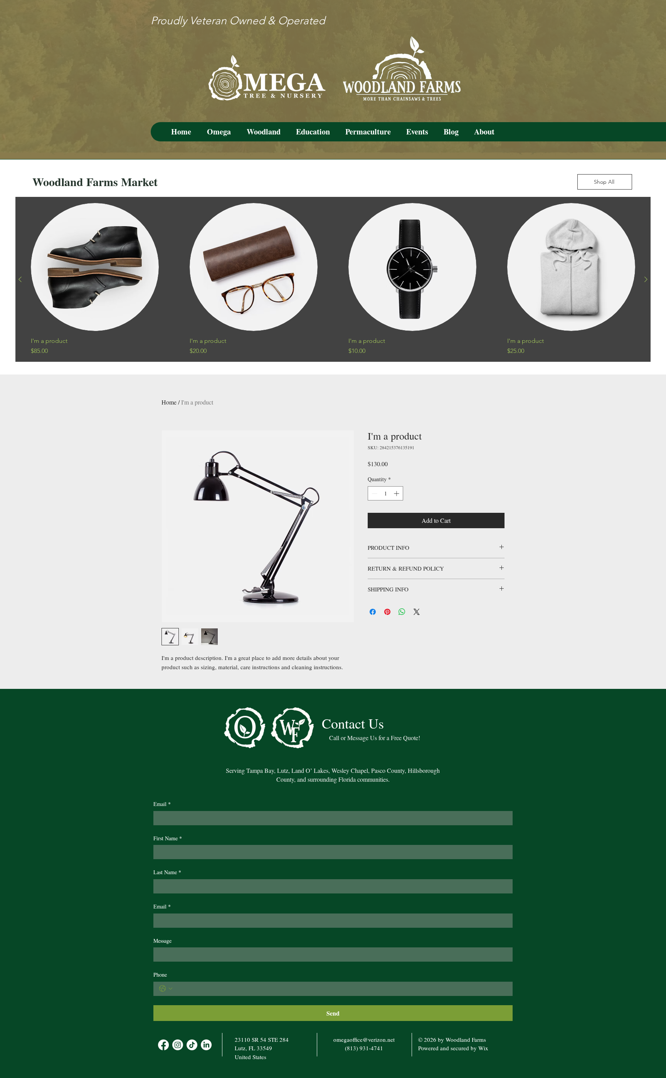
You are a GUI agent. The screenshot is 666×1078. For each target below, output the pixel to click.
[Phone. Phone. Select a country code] (165, 988)
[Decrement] (373, 493)
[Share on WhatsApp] (402, 611)
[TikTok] (192, 1044)
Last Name (167, 872)
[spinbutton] (385, 493)
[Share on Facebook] (372, 611)
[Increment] (397, 493)
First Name (167, 838)
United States (250, 1057)
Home (169, 402)
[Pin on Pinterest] (387, 611)
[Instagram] (177, 1044)
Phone (160, 974)
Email (162, 804)
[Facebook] (163, 1044)
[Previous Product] (20, 279)
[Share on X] (416, 611)
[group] (333, 279)
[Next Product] (646, 279)
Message (162, 940)
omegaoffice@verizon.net (364, 1039)
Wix (483, 1048)
